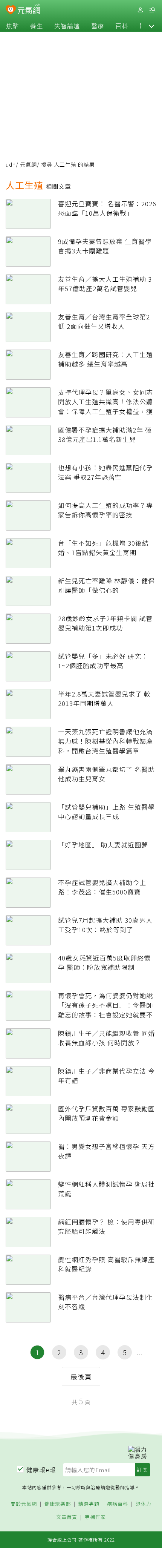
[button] (151, 25)
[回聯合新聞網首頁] (11, 10)
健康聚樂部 (57, 1504)
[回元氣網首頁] (29, 9)
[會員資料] (140, 10)
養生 (36, 25)
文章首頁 (66, 1517)
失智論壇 (67, 25)
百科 (121, 25)
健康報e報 (41, 1469)
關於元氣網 (24, 1504)
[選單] (152, 10)
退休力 (143, 1504)
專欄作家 (95, 1517)
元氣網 (28, 164)
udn (11, 164)
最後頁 (81, 1376)
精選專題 (88, 1504)
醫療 (97, 25)
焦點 (12, 25)
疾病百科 (117, 1504)
